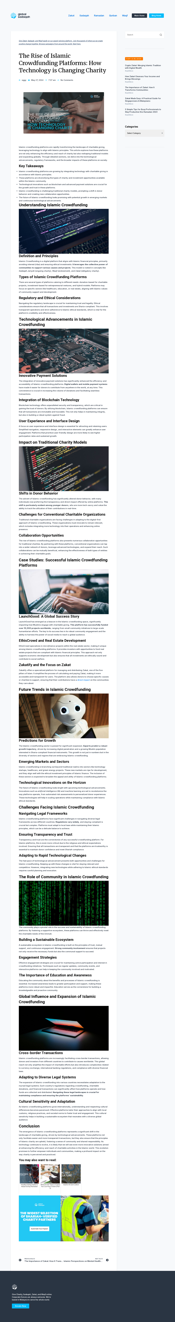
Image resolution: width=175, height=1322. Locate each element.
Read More (129, 71)
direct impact (83, 680)
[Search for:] (144, 35)
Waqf (125, 15)
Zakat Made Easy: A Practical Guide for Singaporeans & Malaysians (143, 99)
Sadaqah (84, 15)
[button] (139, 15)
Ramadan (99, 15)
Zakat (71, 15)
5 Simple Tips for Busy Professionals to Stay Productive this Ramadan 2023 (143, 110)
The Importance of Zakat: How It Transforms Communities (140, 88)
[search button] (160, 34)
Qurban (113, 15)
